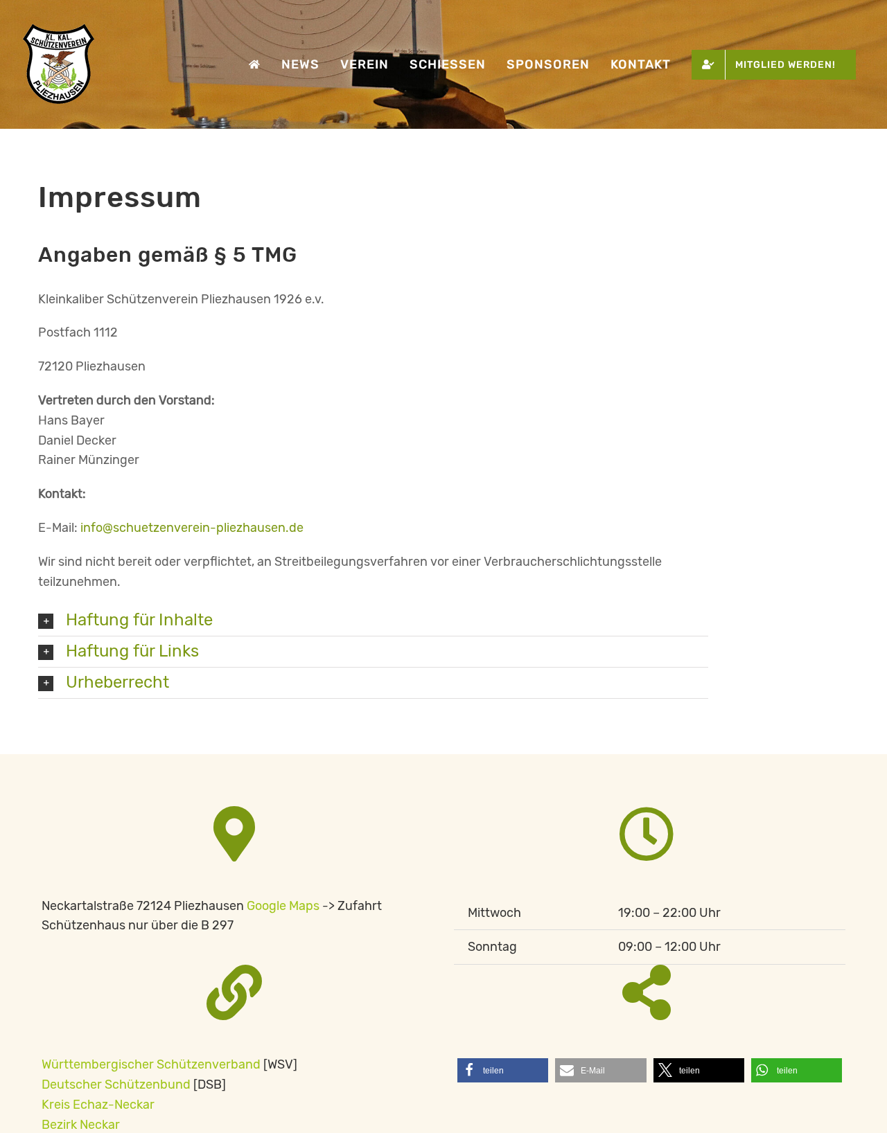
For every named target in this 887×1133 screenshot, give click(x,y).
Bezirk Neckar (81, 1124)
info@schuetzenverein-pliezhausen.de (192, 527)
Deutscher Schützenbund (116, 1084)
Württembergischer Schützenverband (151, 1064)
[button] (373, 620)
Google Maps (283, 905)
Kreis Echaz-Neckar (98, 1104)
